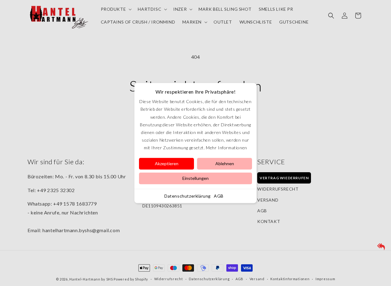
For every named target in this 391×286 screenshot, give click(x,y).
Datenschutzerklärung (187, 196)
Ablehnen (224, 163)
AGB (219, 196)
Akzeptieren (166, 163)
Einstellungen (195, 178)
